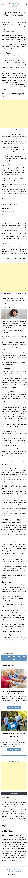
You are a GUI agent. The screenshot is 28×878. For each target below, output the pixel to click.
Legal (8, 871)
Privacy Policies (16, 871)
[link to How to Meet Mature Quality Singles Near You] (14, 678)
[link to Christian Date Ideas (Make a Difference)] (14, 721)
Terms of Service (18, 869)
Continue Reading (14, 707)
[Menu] (2, 4)
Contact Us (8, 869)
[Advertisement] (14, 114)
